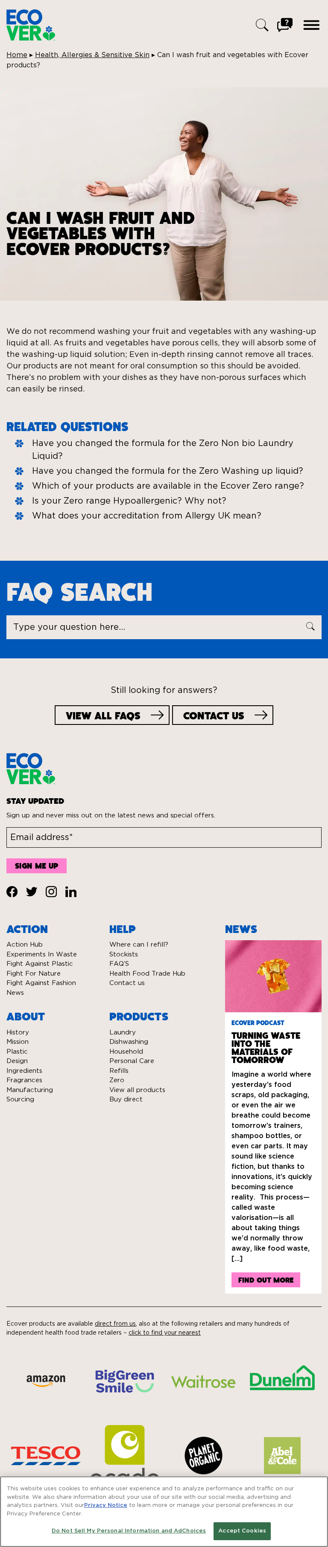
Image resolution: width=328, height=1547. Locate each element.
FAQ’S (119, 964)
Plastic (17, 1052)
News (15, 993)
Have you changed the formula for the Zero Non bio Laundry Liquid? (162, 450)
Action (27, 928)
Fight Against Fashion (41, 983)
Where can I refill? (138, 945)
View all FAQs (103, 715)
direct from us (115, 1324)
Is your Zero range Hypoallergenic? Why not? (129, 501)
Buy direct (126, 1099)
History (17, 1032)
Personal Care (131, 1061)
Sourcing (20, 1099)
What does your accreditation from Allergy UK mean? (146, 516)
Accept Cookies (242, 1531)
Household (126, 1052)
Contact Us (213, 715)
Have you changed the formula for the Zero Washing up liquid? (167, 471)
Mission (17, 1042)
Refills (119, 1071)
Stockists (123, 954)
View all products (137, 1090)
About (25, 1016)
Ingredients (24, 1071)
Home (16, 55)
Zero (116, 1080)
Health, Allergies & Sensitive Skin (92, 55)
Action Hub (24, 945)
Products (138, 1016)
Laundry (122, 1032)
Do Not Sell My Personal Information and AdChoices (129, 1531)
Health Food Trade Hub (147, 973)
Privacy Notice (105, 1505)
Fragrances (24, 1080)
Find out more (265, 1279)
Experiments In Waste (41, 954)
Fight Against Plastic (39, 964)
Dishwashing (128, 1042)
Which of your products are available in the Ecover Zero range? (168, 486)
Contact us (127, 983)
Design (17, 1061)
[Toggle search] (262, 25)
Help (122, 928)
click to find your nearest (165, 1333)
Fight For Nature (33, 973)
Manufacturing (29, 1090)
